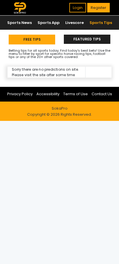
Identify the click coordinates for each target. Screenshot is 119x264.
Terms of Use (75, 93)
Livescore (74, 22)
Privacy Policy (20, 93)
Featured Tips (87, 39)
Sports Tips (101, 22)
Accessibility (48, 93)
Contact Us (102, 93)
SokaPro (60, 108)
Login (78, 7)
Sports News (19, 22)
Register (98, 7)
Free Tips (32, 39)
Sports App (49, 22)
